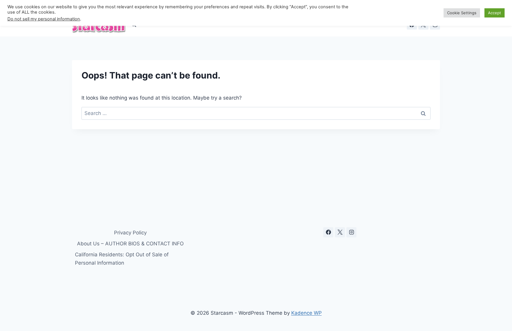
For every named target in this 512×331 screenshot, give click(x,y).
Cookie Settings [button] (461, 12)
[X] (340, 232)
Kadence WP (306, 313)
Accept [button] (494, 12)
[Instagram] (351, 232)
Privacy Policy (130, 233)
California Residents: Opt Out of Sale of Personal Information (122, 259)
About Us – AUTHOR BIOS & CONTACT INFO (130, 244)
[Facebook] (328, 232)
